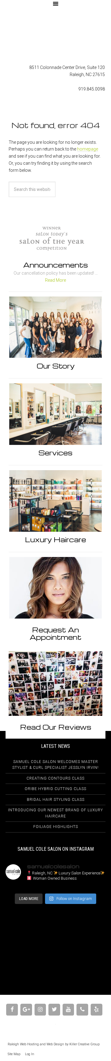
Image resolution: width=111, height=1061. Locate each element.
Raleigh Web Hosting (23, 1044)
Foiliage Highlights (55, 827)
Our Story (56, 365)
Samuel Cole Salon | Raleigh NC (55, 35)
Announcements (55, 264)
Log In (29, 1054)
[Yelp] (96, 1010)
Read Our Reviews (55, 727)
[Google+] (26, 1010)
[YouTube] (68, 1010)
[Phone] (82, 1010)
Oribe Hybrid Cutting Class (55, 789)
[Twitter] (54, 1010)
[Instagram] (40, 1010)
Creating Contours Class (55, 778)
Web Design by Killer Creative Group (73, 1044)
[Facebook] (12, 1010)
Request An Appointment (55, 633)
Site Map (14, 1054)
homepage (87, 149)
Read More (55, 280)
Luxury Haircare (55, 539)
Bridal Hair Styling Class (55, 799)
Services (55, 452)
